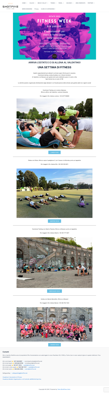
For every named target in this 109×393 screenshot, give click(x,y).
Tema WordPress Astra (63, 389)
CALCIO (32, 3)
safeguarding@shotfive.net (19, 373)
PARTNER (90, 3)
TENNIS (52, 3)
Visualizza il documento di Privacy (12, 377)
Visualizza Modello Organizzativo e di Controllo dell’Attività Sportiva (22, 379)
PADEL (60, 3)
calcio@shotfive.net (30, 369)
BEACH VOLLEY (42, 3)
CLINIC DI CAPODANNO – (48, 9)
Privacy (36, 9)
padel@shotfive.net (29, 365)
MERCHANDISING (27, 9)
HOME (24, 3)
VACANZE (69, 3)
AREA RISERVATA (80, 3)
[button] (26, 3)
